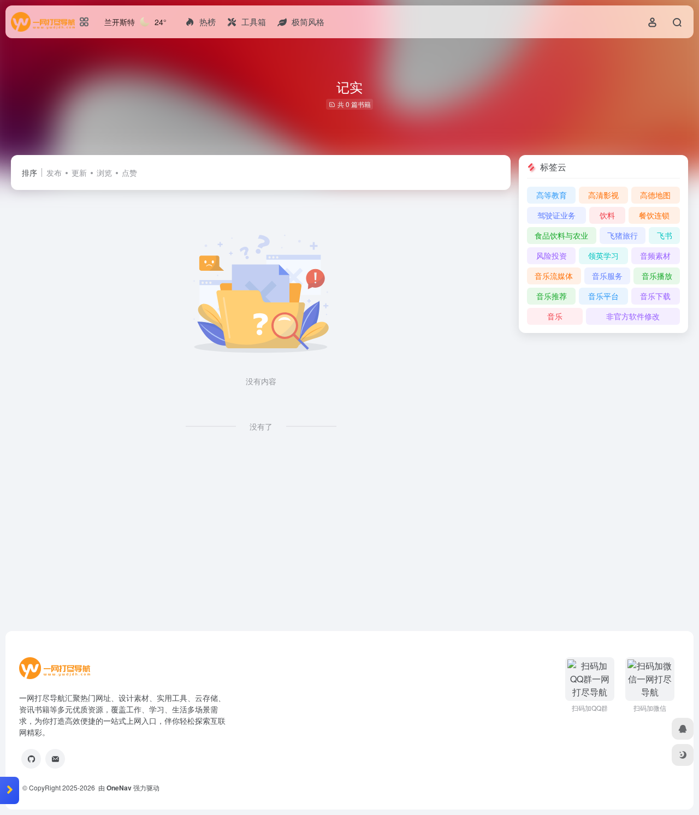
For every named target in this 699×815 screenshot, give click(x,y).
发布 (54, 172)
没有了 (261, 426)
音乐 (554, 316)
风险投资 (551, 255)
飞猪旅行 (622, 235)
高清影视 (603, 194)
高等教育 (551, 194)
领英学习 (603, 255)
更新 (79, 172)
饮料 (607, 215)
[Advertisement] (338, 540)
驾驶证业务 (556, 215)
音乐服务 (607, 275)
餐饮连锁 (654, 215)
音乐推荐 (551, 295)
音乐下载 (655, 295)
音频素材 (655, 255)
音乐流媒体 (554, 275)
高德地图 (655, 194)
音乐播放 (657, 275)
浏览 (104, 172)
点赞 (129, 172)
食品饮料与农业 (561, 235)
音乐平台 (603, 295)
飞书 (664, 235)
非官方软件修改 (633, 316)
